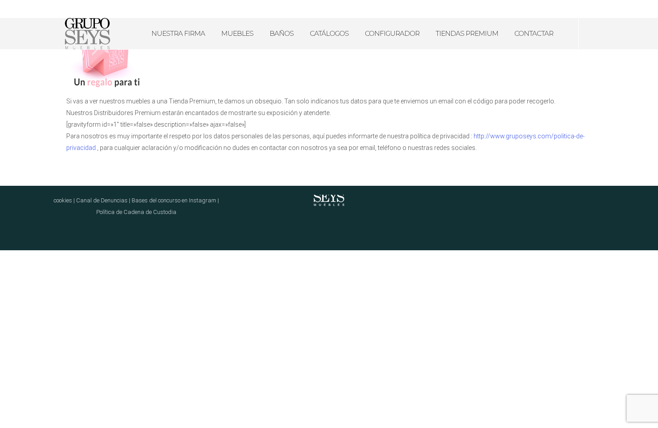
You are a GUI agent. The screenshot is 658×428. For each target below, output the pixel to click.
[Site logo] (87, 33)
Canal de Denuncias (102, 200)
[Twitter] (646, 9)
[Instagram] (623, 9)
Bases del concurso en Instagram (174, 200)
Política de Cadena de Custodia (136, 212)
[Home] (329, 195)
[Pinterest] (635, 9)
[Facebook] (611, 9)
